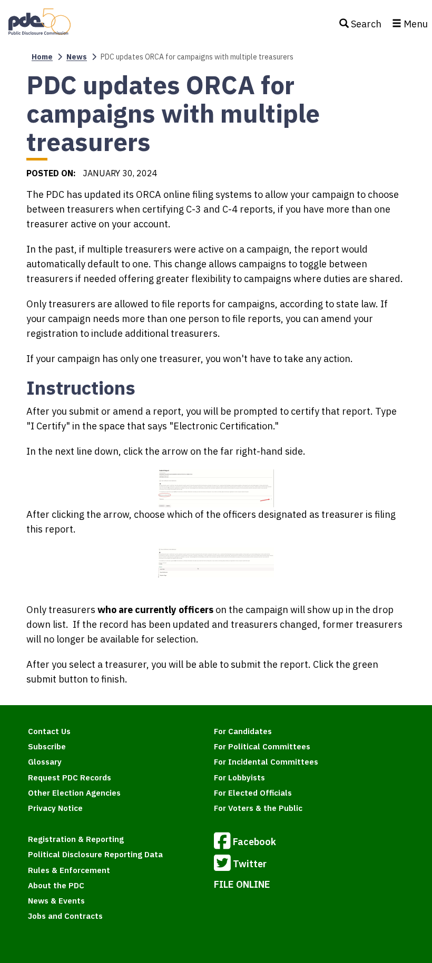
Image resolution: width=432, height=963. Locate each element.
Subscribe (47, 746)
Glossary (45, 762)
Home (42, 57)
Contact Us (49, 731)
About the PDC (56, 885)
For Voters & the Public (258, 808)
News (76, 57)
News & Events (56, 901)
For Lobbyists (239, 778)
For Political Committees (262, 746)
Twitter (250, 864)
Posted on (49, 173)
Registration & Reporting (76, 839)
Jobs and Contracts (65, 916)
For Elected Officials (253, 793)
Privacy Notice (55, 808)
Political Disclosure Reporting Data (95, 854)
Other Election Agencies (74, 793)
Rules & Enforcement (69, 870)
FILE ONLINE (242, 884)
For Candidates (243, 731)
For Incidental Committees (266, 762)
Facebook (254, 842)
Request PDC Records (69, 778)
